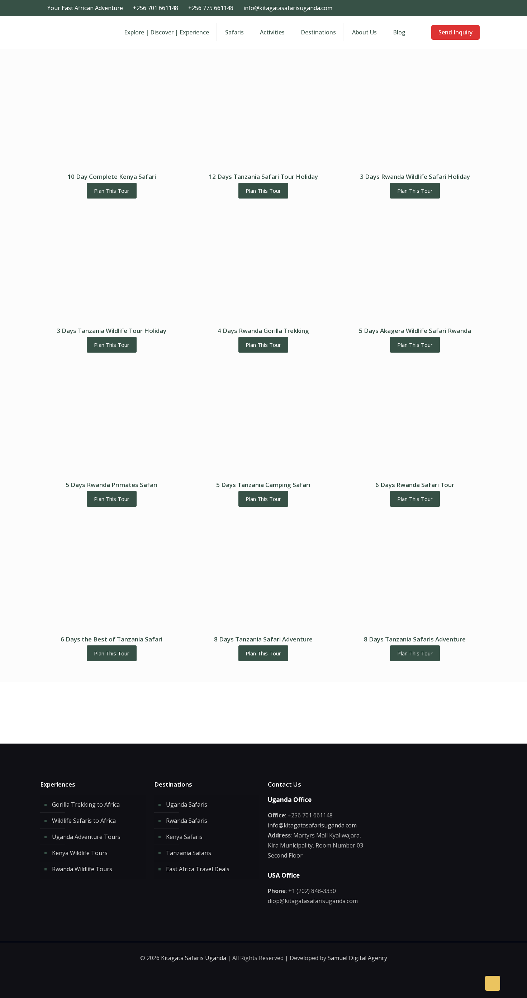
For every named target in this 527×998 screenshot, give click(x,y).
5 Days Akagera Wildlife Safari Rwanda (415, 330)
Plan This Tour (111, 190)
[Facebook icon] (462, 7)
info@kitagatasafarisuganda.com (287, 8)
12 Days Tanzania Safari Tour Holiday (263, 176)
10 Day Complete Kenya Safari (111, 176)
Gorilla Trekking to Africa (86, 804)
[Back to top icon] (492, 983)
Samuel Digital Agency (357, 958)
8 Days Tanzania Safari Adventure (263, 639)
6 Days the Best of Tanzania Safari (111, 639)
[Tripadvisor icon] (477, 7)
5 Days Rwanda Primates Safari (111, 485)
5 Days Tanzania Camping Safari (263, 485)
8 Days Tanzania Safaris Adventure (415, 639)
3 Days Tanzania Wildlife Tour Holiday (111, 330)
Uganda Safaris (186, 804)
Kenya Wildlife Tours (80, 853)
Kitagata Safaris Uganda (193, 958)
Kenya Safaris (184, 837)
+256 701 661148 (155, 8)
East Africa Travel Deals (197, 869)
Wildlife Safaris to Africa (84, 821)
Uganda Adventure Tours (86, 837)
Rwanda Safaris (186, 821)
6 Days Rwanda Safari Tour (414, 485)
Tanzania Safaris (188, 853)
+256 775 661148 (210, 8)
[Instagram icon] (469, 7)
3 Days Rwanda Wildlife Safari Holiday (415, 176)
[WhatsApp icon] (454, 7)
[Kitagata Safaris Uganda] (76, 32)
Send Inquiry (455, 32)
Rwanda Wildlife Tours (82, 869)
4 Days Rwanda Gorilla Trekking (263, 330)
